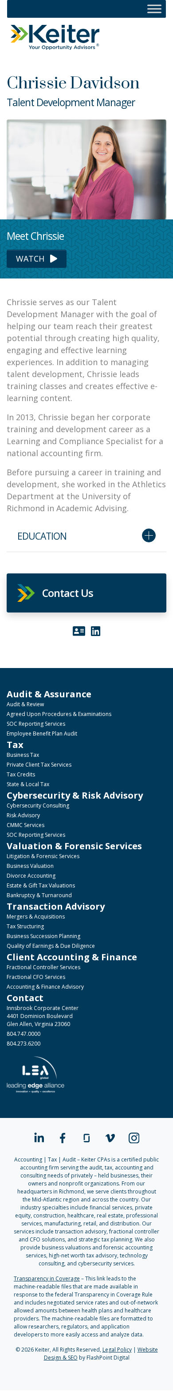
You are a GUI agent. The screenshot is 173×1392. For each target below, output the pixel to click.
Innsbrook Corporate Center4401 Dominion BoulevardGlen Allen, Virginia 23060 (43, 1016)
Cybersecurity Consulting (38, 805)
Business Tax (23, 755)
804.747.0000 (23, 1034)
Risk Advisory (23, 815)
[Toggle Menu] (154, 8)
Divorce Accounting (31, 875)
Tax (15, 745)
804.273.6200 (23, 1043)
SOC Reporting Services (36, 724)
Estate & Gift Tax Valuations (41, 885)
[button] (86, 593)
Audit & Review (25, 704)
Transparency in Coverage (47, 1278)
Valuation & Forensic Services (74, 846)
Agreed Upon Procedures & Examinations (59, 714)
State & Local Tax (28, 784)
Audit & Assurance (49, 694)
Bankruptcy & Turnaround (39, 895)
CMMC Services (25, 825)
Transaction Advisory (56, 906)
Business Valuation (30, 866)
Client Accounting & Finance (72, 957)
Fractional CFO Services (36, 977)
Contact (25, 998)
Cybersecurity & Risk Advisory (75, 795)
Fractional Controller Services (43, 967)
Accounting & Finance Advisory (45, 986)
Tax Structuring (25, 926)
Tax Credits (21, 774)
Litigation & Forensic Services (43, 856)
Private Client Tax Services (39, 764)
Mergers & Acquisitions (36, 916)
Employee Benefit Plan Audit (42, 733)
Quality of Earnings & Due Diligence (51, 946)
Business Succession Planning (43, 936)
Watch (31, 258)
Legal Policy (117, 1349)
